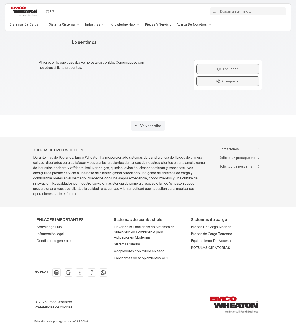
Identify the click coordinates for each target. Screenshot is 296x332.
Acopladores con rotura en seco (139, 251)
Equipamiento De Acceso (211, 241)
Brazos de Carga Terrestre (211, 234)
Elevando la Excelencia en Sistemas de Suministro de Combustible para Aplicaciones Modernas (144, 232)
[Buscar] (214, 11)
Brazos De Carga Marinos (211, 227)
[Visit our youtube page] (80, 272)
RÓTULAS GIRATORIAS (210, 247)
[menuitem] (27, 24)
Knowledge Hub (49, 227)
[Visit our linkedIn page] (56, 272)
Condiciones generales (54, 241)
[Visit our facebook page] (92, 272)
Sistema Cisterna (127, 244)
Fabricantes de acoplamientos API (141, 258)
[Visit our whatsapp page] (103, 272)
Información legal (50, 234)
